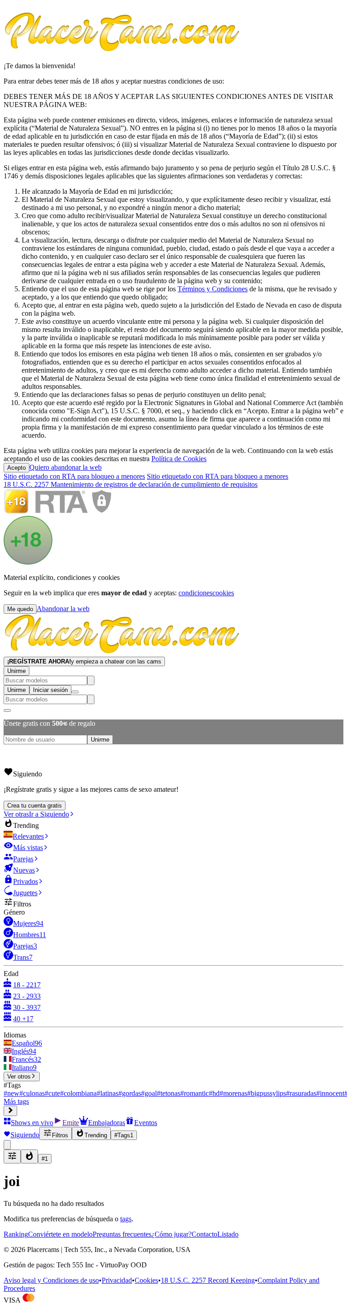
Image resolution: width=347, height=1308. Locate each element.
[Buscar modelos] (90, 680)
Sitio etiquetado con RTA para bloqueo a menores (74, 476)
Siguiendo (24, 1135)
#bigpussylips (266, 1093)
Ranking (16, 1234)
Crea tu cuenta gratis (34, 805)
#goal (149, 1093)
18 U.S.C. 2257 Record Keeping (208, 1280)
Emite (70, 1122)
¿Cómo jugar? (171, 1234)
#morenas (233, 1093)
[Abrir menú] (75, 692)
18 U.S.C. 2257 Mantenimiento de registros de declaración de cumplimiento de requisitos (131, 484)
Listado (228, 1234)
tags (125, 1219)
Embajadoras (106, 1122)
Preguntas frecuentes (122, 1234)
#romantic (194, 1093)
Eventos (145, 1122)
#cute (52, 1093)
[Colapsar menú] (10, 1111)
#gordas (129, 1093)
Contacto (204, 1234)
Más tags (16, 1101)
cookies (223, 593)
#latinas (107, 1093)
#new (11, 1093)
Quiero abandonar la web (65, 467)
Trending (95, 1135)
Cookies (146, 1280)
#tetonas (168, 1093)
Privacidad (117, 1280)
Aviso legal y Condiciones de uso (51, 1280)
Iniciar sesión (50, 690)
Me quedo (20, 609)
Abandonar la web (63, 608)
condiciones (195, 593)
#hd (214, 1093)
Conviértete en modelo (60, 1234)
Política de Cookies (178, 458)
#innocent (330, 1093)
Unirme (16, 671)
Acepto (16, 467)
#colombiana (78, 1093)
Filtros (60, 1135)
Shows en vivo (32, 1122)
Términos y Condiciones (213, 289)
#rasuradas (301, 1093)
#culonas (32, 1093)
